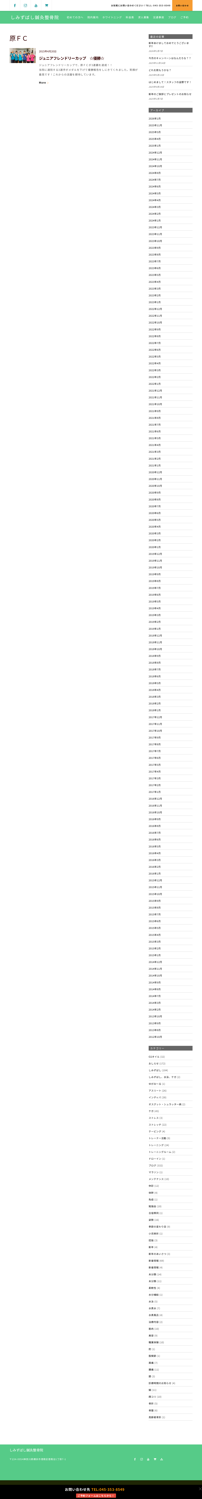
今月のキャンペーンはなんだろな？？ (170, 58)
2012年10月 (155, 1036)
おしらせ (154, 1063)
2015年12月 (155, 880)
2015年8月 (155, 907)
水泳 (151, 1301)
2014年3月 (155, 1002)
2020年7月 (155, 506)
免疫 (151, 1199)
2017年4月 (155, 771)
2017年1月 (155, 791)
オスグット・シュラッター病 (165, 1104)
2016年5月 (155, 846)
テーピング (155, 1131)
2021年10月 (155, 404)
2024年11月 (155, 159)
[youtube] (36, 4)
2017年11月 (155, 724)
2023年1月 (155, 302)
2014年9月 (155, 982)
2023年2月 (155, 295)
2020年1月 (155, 547)
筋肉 (151, 1328)
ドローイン (155, 1158)
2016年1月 (155, 873)
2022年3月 (155, 370)
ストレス (154, 1117)
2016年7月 (155, 832)
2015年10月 (155, 894)
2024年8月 (155, 172)
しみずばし (155, 1070)
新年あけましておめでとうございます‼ (169, 44)
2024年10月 (155, 166)
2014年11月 (155, 968)
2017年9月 (155, 737)
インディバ (155, 1097)
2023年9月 (155, 247)
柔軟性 (152, 1288)
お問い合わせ (182, 5)
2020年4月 (155, 526)
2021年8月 (155, 417)
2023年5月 (155, 274)
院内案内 (92, 17)
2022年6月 (155, 349)
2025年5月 (155, 132)
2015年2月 (155, 948)
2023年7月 (155, 261)
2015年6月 (155, 921)
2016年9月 (155, 819)
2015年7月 (155, 914)
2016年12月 (155, 798)
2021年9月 (155, 411)
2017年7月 (155, 751)
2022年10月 (155, 322)
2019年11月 (155, 560)
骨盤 (151, 1410)
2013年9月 (155, 1023)
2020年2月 (155, 540)
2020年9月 (155, 492)
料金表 (130, 17)
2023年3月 (155, 288)
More (42, 82)
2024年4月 (155, 200)
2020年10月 (155, 485)
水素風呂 (154, 1315)
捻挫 (151, 1240)
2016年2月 (155, 866)
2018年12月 (155, 635)
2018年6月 (155, 676)
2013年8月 (155, 1030)
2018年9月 (155, 655)
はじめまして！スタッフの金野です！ (170, 82)
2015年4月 (155, 934)
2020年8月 (155, 499)
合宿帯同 (154, 1213)
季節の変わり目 (157, 1226)
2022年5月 (155, 356)
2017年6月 (155, 757)
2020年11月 (155, 479)
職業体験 (154, 1342)
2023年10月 (155, 241)
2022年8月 (155, 336)
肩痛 (151, 1362)
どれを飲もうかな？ (160, 70)
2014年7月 (155, 996)
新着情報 (154, 1260)
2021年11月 (155, 397)
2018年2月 (155, 703)
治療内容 (154, 1322)
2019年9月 (155, 574)
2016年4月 (155, 853)
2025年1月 (155, 145)
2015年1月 (155, 955)
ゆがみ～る (155, 1083)
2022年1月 (155, 383)
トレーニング (156, 1145)
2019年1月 (155, 628)
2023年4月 (155, 281)
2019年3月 (155, 615)
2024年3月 (155, 207)
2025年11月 (155, 125)
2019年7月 (155, 588)
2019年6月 (155, 594)
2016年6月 (155, 839)
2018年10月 (155, 649)
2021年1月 (155, 465)
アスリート (155, 1090)
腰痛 (151, 1369)
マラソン (154, 1172)
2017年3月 (155, 778)
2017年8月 (155, 744)
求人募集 (143, 17)
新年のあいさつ (157, 1253)
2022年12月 (155, 309)
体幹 (151, 1192)
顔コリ (152, 1396)
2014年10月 (155, 975)
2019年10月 (155, 567)
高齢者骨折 (155, 1417)
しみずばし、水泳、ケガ (162, 1077)
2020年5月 (155, 519)
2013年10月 (155, 1016)
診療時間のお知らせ (160, 1383)
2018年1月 (155, 710)
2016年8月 (155, 826)
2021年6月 (155, 431)
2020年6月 (155, 513)
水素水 (152, 1308)
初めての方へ (75, 17)
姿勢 (151, 1219)
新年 (151, 1247)
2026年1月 (155, 118)
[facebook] (15, 4)
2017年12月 (155, 717)
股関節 (152, 1355)
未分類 (152, 1274)
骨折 (151, 1403)
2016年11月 (155, 805)
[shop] (46, 4)
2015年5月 (155, 928)
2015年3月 (155, 941)
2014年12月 (155, 962)
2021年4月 (155, 445)
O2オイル (154, 1056)
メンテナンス (156, 1179)
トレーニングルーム (160, 1151)
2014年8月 (155, 989)
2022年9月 (155, 329)
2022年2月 (155, 377)
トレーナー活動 (157, 1138)
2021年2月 (155, 458)
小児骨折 (154, 1233)
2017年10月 (155, 730)
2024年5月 (155, 193)
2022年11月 (155, 315)
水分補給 (154, 1294)
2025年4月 (155, 138)
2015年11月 (155, 887)
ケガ (151, 1111)
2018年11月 (155, 642)
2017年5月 (155, 764)
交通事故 (158, 17)
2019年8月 (155, 581)
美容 (151, 1335)
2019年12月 (155, 553)
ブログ (172, 17)
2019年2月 (155, 621)
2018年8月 (155, 662)
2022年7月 (155, 343)
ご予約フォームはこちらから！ (96, 1495)
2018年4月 (155, 689)
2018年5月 (155, 683)
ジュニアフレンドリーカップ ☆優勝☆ (71, 58)
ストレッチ (155, 1124)
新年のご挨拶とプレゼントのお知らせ (170, 94)
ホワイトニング (112, 17)
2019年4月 (155, 608)
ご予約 (184, 17)
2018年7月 (155, 669)
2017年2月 (155, 785)
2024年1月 (155, 220)
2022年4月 (155, 363)
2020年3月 (155, 533)
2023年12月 (155, 227)
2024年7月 (155, 179)
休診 (151, 1185)
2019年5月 (155, 601)
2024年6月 (155, 186)
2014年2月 (155, 1009)
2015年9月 (155, 900)
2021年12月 (155, 390)
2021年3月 (155, 451)
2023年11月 (155, 234)
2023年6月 (155, 268)
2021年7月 (155, 424)
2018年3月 (155, 696)
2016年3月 (155, 860)
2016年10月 (155, 812)
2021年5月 (155, 438)
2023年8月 (155, 254)
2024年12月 (155, 152)
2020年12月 (155, 472)
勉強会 (152, 1206)
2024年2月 (155, 213)
